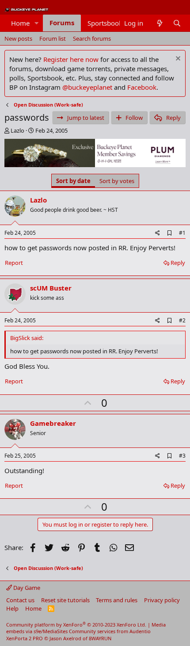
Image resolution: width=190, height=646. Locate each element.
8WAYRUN (100, 638)
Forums (61, 22)
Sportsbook (104, 23)
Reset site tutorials (65, 600)
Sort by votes (116, 181)
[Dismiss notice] (177, 59)
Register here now (71, 59)
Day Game (26, 588)
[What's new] (159, 23)
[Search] (177, 23)
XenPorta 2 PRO (24, 638)
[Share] (157, 233)
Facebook (141, 87)
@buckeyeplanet (87, 87)
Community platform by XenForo (76, 624)
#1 (182, 233)
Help (12, 608)
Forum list (52, 38)
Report (14, 263)
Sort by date (73, 181)
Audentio (140, 631)
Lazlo (17, 130)
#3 (182, 455)
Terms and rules (116, 600)
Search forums (92, 38)
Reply (178, 263)
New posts (18, 38)
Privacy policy (162, 600)
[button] (36, 23)
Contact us (20, 600)
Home (20, 23)
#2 (182, 320)
